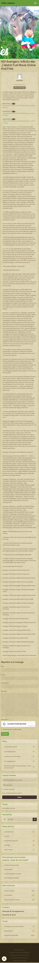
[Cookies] (4, 958)
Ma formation (8, 869)
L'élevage (19, 845)
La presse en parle (9, 751)
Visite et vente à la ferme (19, 900)
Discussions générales (19, 935)
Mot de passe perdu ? (16, 793)
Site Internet (5, 683)
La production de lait (10, 747)
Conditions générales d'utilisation (19, 952)
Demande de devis (9, 915)
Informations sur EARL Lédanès (19, 926)
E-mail (3, 674)
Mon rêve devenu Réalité (11, 878)
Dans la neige (19, 849)
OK (35, 819)
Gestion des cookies (19, 960)
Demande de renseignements (13, 911)
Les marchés (19, 895)
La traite (19, 836)
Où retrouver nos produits (12, 756)
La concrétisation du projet (12, 873)
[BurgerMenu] (35, 3)
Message (3, 691)
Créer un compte (6, 793)
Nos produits (19, 931)
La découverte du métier (11, 865)
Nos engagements (9, 761)
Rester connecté (9, 789)
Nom (2, 666)
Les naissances (19, 832)
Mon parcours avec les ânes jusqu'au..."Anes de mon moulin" (17, 767)
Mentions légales (19, 950)
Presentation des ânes (19, 841)
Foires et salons (19, 891)
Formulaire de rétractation (19, 958)
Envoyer (5, 734)
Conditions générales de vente (19, 955)
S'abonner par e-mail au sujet (12, 729)
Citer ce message (19, 87)
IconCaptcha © (31, 725)
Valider (19, 797)
